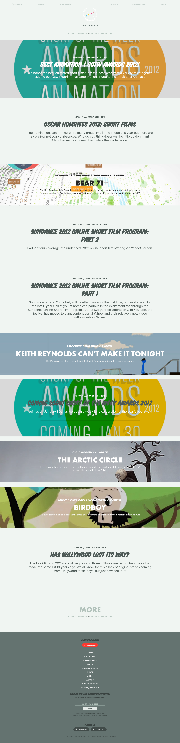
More (90, 609)
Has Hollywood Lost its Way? (90, 554)
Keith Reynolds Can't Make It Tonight (90, 354)
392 (95, 34)
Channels (90, 656)
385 (72, 34)
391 (92, 34)
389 (86, 34)
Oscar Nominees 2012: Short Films (90, 123)
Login (84, 687)
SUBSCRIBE (91, 645)
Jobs (90, 676)
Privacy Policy (83, 715)
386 (76, 34)
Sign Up (94, 687)
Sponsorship (90, 683)
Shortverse (90, 660)
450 (110, 34)
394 (102, 34)
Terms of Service (96, 715)
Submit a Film (90, 668)
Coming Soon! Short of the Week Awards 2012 (90, 402)
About (90, 680)
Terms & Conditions (109, 736)
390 (89, 34)
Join (90, 708)
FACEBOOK (83, 729)
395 (105, 34)
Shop (90, 664)
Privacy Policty (96, 736)
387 (79, 34)
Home (90, 653)
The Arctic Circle (90, 460)
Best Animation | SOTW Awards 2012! (90, 64)
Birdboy (90, 507)
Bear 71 (90, 183)
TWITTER (100, 729)
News (90, 672)
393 (99, 34)
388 (82, 34)
